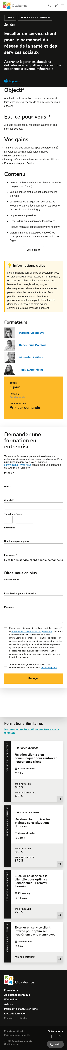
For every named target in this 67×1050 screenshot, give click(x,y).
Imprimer (14, 81)
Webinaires (10, 999)
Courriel (9, 500)
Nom (7, 486)
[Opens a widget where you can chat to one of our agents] (55, 1044)
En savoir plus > (49, 667)
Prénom (9, 473)
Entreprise (9, 528)
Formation (10, 555)
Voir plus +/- (34, 249)
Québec (24, 1018)
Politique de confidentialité (17, 1035)
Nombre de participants (17, 541)
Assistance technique (17, 995)
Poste (19, 514)
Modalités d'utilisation (14, 1031)
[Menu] (62, 5)
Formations (11, 990)
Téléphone (8, 514)
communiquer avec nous (17, 465)
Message (9, 607)
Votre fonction (11, 579)
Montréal (8, 1018)
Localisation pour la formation (20, 593)
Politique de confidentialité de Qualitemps (32, 631)
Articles (8, 1004)
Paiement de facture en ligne (21, 1009)
